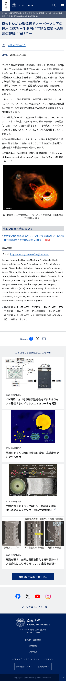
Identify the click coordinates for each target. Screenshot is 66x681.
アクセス (33, 651)
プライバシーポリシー (32, 659)
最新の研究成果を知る (17, 13)
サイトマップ (17, 659)
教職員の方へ (44, 666)
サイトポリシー (48, 659)
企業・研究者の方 (17, 45)
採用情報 (33, 645)
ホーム (4, 13)
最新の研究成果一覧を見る (33, 576)
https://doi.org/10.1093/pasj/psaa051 (29, 254)
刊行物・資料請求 (33, 639)
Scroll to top (62, 677)
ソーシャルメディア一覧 (34, 606)
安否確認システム (24, 666)
